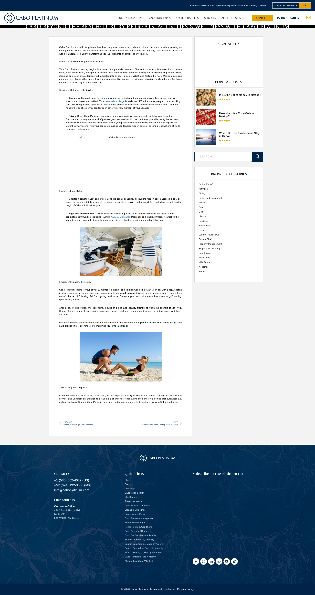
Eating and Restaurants (211, 198)
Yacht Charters (187, 18)
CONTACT (262, 18)
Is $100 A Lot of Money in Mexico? (240, 95)
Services (210, 18)
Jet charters (205, 225)
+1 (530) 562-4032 (67, 480)
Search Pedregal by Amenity (139, 539)
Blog (127, 480)
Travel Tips (204, 257)
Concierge (130, 488)
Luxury (202, 230)
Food (201, 207)
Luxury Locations (130, 18)
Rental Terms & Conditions (138, 527)
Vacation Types (160, 18)
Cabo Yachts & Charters (137, 505)
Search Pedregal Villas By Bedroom (143, 552)
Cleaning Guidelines (135, 509)
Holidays (203, 221)
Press (128, 484)
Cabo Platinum (139, 589)
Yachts (202, 271)
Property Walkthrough (210, 248)
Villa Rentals (205, 262)
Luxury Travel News (209, 234)
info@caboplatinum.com (71, 490)
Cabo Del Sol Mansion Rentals (140, 535)
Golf (201, 211)
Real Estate (205, 253)
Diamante (125, 216)
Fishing (202, 202)
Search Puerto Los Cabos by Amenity (144, 548)
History (202, 216)
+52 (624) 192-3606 (68, 485)
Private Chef (205, 239)
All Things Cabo (232, 18)
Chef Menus (131, 497)
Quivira (115, 216)
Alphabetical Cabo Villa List (139, 561)
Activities (203, 188)
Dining (202, 193)
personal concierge (115, 101)
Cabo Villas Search (134, 492)
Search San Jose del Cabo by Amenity (144, 544)
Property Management (210, 244)
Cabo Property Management (139, 518)
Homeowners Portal (135, 514)
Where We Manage (135, 522)
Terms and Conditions (162, 589)
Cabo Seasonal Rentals (137, 531)
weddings (204, 266)
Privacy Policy (185, 589)
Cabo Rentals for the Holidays (140, 556)
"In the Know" (206, 184)
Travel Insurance (133, 501)
